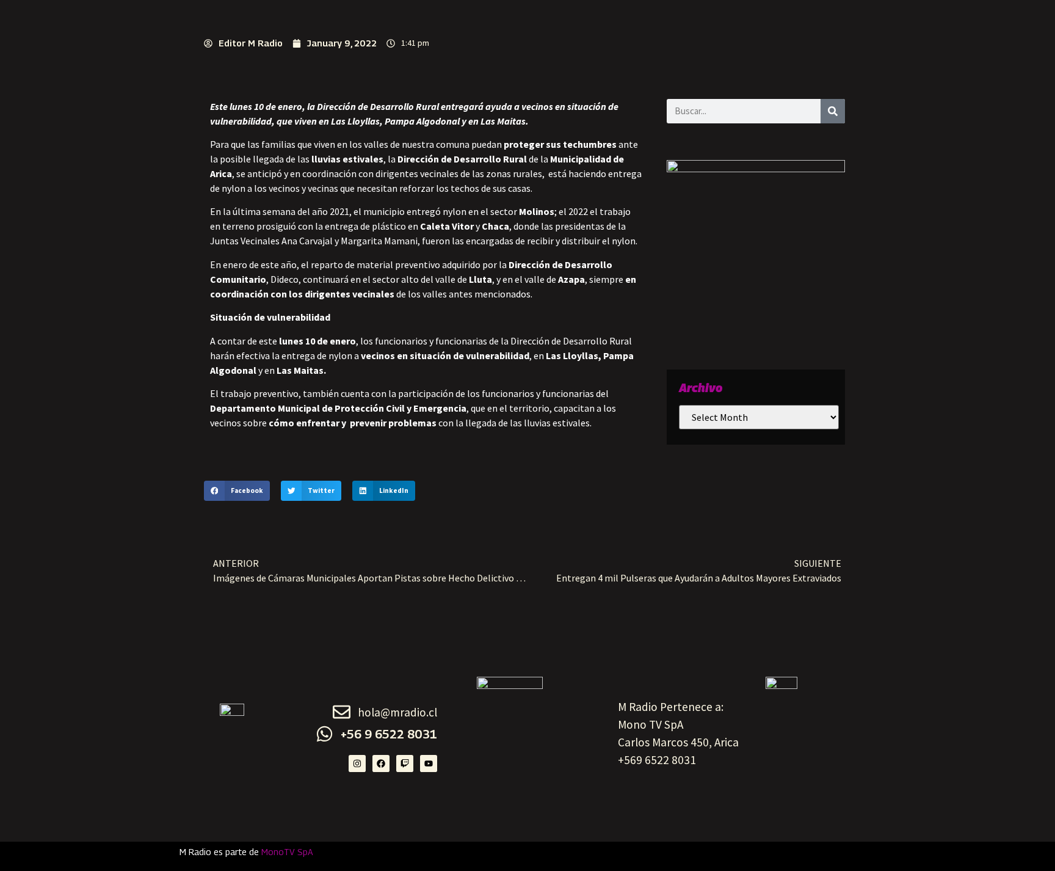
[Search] (833, 111)
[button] (237, 491)
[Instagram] (357, 763)
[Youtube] (428, 763)
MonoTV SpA (287, 852)
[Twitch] (404, 763)
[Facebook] (381, 763)
